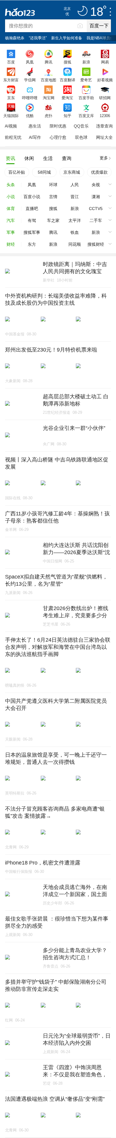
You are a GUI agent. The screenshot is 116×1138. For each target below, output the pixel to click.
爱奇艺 (86, 80)
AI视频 (11, 126)
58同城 (44, 172)
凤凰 (30, 62)
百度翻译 (67, 80)
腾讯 (48, 62)
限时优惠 (58, 126)
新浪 (86, 62)
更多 (104, 158)
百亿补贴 (16, 172)
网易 (105, 62)
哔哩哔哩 (29, 98)
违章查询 (104, 126)
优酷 (30, 116)
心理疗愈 (58, 137)
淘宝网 (48, 98)
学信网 (30, 80)
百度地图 (48, 80)
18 (96, 12)
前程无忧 (13, 137)
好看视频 (105, 80)
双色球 (81, 137)
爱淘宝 (67, 98)
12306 (105, 116)
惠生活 (35, 126)
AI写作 (35, 137)
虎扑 (48, 116)
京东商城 (71, 172)
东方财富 (11, 80)
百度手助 (86, 98)
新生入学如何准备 (66, 38)
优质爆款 (99, 172)
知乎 (67, 116)
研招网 (105, 98)
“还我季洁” (38, 38)
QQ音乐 (81, 126)
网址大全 (104, 137)
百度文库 (86, 116)
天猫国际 (11, 116)
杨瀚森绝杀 (14, 38)
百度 (11, 62)
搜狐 (67, 62)
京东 (11, 98)
